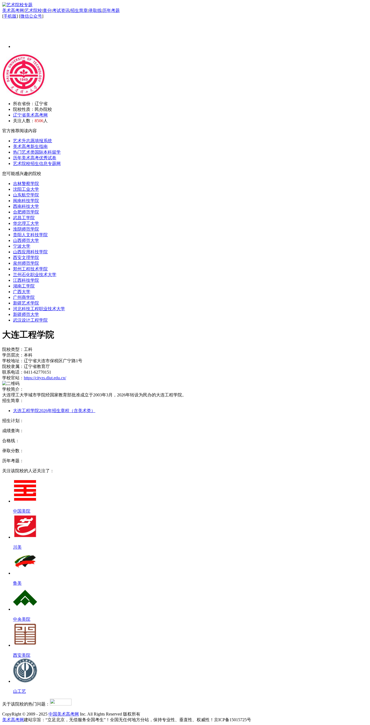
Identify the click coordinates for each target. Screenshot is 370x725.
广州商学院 (24, 297)
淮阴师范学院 (26, 229)
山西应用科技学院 (30, 252)
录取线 (95, 10)
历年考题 (111, 10)
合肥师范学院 (26, 212)
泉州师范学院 (26, 263)
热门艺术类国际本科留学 (37, 152)
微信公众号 (31, 16)
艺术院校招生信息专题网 (37, 163)
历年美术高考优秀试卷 (34, 158)
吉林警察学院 (26, 183)
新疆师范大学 (26, 314)
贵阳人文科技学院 (30, 234)
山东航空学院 (26, 195)
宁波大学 (21, 246)
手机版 (10, 16)
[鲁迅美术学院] (25, 573)
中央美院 (21, 619)
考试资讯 (61, 10)
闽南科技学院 (26, 200)
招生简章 (79, 10)
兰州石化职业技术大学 (34, 274)
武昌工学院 (24, 217)
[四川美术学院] (25, 537)
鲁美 (17, 583)
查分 (47, 10)
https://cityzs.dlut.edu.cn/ (45, 378)
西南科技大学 (26, 206)
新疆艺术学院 (26, 303)
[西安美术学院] (25, 645)
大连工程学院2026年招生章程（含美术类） (54, 410)
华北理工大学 (26, 223)
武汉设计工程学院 (30, 320)
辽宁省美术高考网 (30, 115)
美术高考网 (13, 10)
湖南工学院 (24, 286)
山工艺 (19, 691)
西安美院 (21, 655)
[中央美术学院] (25, 609)
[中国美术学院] (25, 501)
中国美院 (21, 511)
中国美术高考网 (63, 714)
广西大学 (21, 291)
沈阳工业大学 (26, 189)
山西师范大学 (26, 240)
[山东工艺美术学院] (25, 681)
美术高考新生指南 (30, 146)
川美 (17, 547)
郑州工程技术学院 (30, 269)
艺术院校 (33, 10)
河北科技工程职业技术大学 (39, 308)
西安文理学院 (26, 257)
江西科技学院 (26, 280)
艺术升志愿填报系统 (32, 140)
